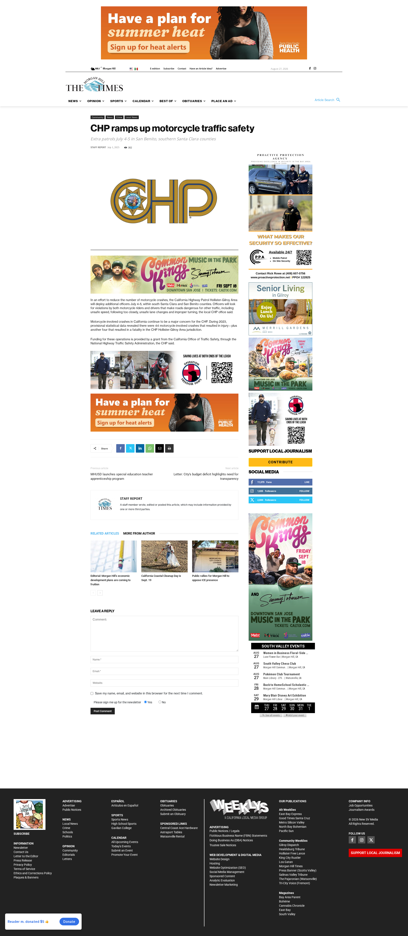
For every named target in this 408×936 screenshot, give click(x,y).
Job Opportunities (361, 805)
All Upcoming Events (124, 842)
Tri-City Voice (287, 883)
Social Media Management (227, 872)
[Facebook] (309, 68)
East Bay (285, 910)
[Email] (159, 448)
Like (307, 482)
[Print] (169, 448)
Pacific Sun (286, 831)
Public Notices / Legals (224, 831)
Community (97, 117)
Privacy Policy (23, 864)
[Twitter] (130, 448)
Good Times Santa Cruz (294, 818)
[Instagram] (314, 68)
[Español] (137, 69)
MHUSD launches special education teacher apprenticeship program (122, 476)
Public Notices (71, 809)
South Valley (287, 914)
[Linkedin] (140, 448)
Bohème (284, 901)
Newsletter (21, 847)
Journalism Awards (361, 809)
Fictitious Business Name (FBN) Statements (238, 835)
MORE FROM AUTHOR (139, 533)
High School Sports (123, 823)
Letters (67, 859)
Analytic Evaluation (222, 880)
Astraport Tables (171, 832)
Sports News (119, 819)
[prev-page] (93, 592)
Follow (304, 491)
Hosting (215, 863)
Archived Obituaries (173, 809)
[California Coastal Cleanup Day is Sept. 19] (164, 556)
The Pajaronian (289, 879)
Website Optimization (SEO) (228, 867)
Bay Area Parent (289, 897)
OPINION (68, 846)
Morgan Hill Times (291, 866)
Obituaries (167, 805)
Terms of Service (24, 869)
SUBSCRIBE (22, 833)
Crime (119, 117)
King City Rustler (290, 857)
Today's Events (121, 846)
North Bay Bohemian (292, 826)
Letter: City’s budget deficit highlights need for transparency (206, 476)
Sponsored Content (222, 876)
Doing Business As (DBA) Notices (231, 840)
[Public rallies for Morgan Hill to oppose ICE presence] (215, 556)
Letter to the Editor (26, 856)
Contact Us (21, 852)
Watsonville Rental (172, 836)
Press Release (23, 860)
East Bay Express (290, 814)
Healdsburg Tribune (292, 849)
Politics (67, 836)
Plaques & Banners (26, 877)
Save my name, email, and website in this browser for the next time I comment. (149, 693)
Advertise (68, 805)
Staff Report (98, 147)
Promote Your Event (124, 854)
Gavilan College (121, 828)
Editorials (68, 854)
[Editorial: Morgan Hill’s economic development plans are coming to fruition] (114, 556)
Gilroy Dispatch (289, 845)
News (110, 117)
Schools (67, 832)
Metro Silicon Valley (292, 822)
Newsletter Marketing (224, 884)
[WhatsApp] (150, 448)
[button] (328, 100)
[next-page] (100, 592)
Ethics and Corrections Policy (33, 873)
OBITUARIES (168, 801)
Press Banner (288, 870)
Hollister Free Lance (292, 853)
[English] (132, 69)
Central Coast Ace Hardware (179, 828)
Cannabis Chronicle (292, 905)
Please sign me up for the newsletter (117, 702)
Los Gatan (286, 862)
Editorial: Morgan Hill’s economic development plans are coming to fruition (110, 580)
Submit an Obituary (173, 814)
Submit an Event (122, 850)
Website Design (220, 859)
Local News (131, 117)
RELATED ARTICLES (105, 533)
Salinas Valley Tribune (293, 874)
